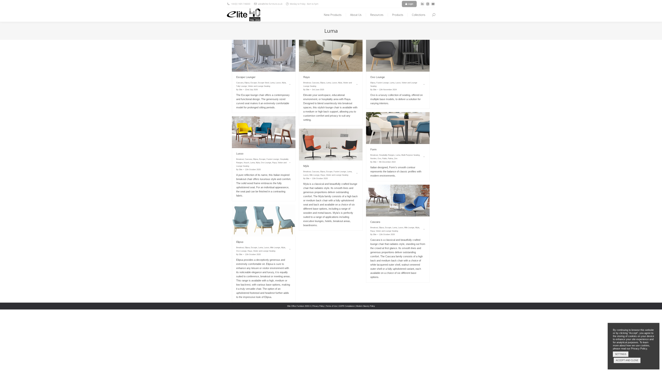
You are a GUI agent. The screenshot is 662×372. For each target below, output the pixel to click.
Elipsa (246, 83)
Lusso (278, 83)
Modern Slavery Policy (365, 306)
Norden (373, 158)
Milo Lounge (314, 175)
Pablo (384, 158)
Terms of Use (331, 306)
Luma (272, 83)
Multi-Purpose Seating (410, 155)
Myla (284, 83)
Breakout (307, 83)
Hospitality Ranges (387, 155)
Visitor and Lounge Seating (259, 86)
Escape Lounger (245, 77)
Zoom (259, 55)
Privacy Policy (318, 306)
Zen (395, 158)
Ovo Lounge (377, 77)
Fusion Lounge (382, 83)
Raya (306, 77)
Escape (253, 83)
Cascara (239, 83)
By (239, 90)
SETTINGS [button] (620, 354)
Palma (390, 158)
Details (268, 55)
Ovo (379, 158)
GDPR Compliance (347, 306)
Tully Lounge (241, 86)
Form (373, 149)
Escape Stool (263, 83)
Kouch (246, 163)
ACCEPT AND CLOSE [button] (627, 360)
